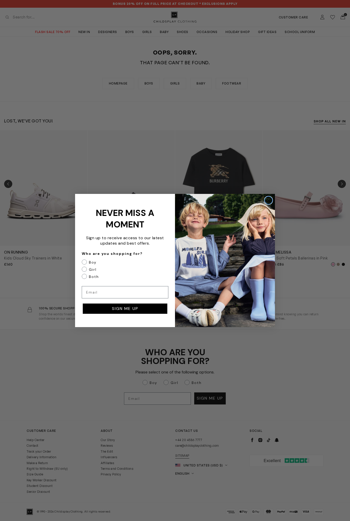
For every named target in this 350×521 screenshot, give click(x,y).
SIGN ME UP (125, 308)
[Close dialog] (268, 200)
